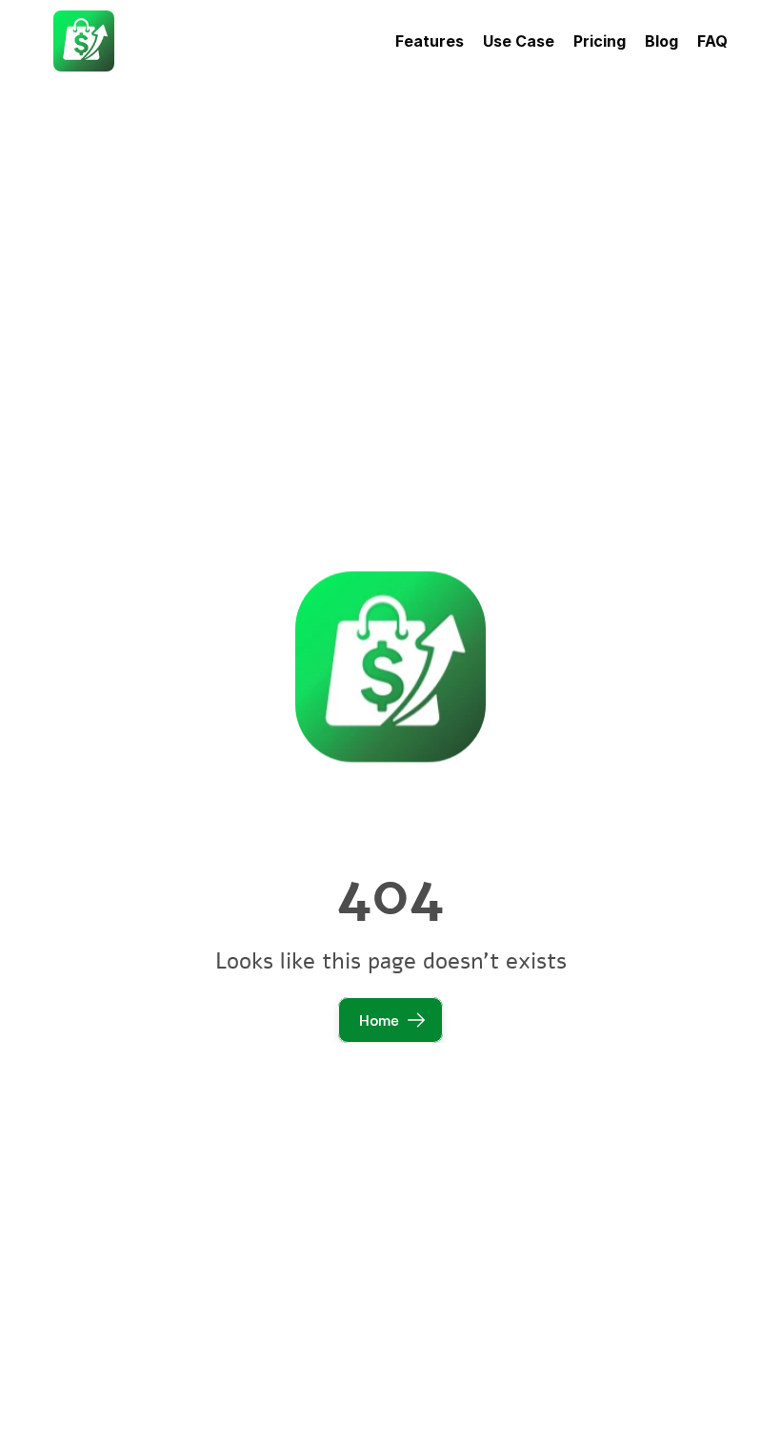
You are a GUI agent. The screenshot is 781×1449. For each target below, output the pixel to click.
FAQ (712, 41)
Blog (661, 41)
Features (429, 41)
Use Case (518, 41)
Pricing (599, 41)
